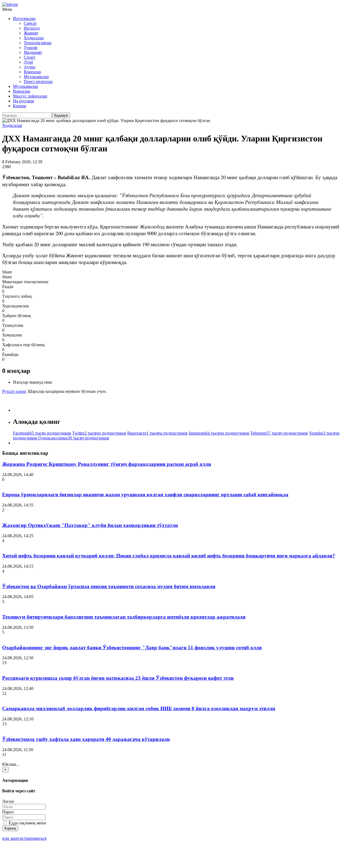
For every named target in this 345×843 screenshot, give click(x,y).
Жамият (31, 33)
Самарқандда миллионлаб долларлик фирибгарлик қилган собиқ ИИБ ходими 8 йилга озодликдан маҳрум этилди (138, 708)
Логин (8, 801)
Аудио (29, 67)
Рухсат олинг (14, 391)
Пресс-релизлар (38, 81)
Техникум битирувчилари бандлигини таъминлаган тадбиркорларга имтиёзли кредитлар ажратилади (124, 617)
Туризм (30, 47)
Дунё (28, 62)
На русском (23, 101)
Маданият (33, 52)
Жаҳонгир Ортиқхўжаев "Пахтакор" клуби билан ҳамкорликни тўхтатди (90, 525)
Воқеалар (32, 72)
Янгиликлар (24, 18)
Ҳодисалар (34, 38)
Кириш (19, 105)
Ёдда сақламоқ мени (27, 823)
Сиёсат (30, 23)
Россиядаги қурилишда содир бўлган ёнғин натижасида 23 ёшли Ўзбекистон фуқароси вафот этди (118, 678)
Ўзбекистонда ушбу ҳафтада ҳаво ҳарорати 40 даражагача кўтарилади (86, 739)
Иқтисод (32, 28)
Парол (8, 812)
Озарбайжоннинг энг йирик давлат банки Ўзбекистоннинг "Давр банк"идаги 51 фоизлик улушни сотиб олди (132, 647)
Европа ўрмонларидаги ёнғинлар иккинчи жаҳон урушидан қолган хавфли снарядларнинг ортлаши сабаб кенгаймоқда (145, 494)
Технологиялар (37, 42)
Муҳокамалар (36, 76)
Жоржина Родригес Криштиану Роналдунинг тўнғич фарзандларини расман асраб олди (106, 464)
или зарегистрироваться (24, 838)
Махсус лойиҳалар (30, 96)
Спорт (29, 57)
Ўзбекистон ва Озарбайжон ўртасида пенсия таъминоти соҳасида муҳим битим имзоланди (108, 586)
